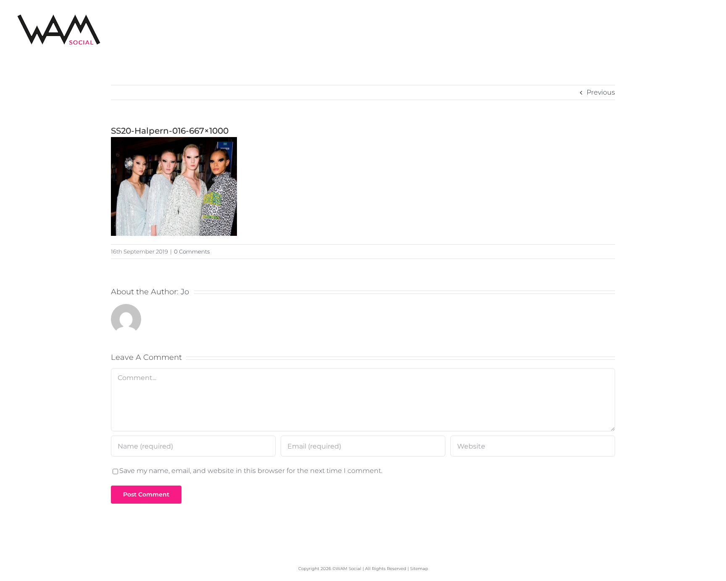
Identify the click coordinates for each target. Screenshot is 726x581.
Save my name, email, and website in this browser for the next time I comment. (250, 471)
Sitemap (419, 568)
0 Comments (192, 251)
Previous (601, 92)
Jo (185, 291)
